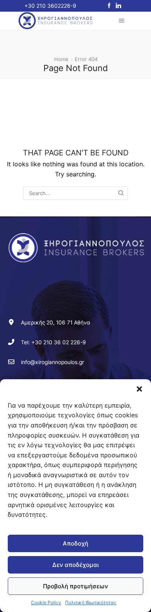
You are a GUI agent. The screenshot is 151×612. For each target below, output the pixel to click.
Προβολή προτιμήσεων (75, 586)
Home (61, 59)
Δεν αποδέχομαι (75, 564)
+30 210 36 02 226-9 (58, 342)
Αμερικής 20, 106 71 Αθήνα (55, 322)
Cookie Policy (46, 602)
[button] (139, 389)
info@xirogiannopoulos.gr (52, 362)
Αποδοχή (75, 543)
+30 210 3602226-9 (50, 5)
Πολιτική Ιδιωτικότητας (90, 602)
